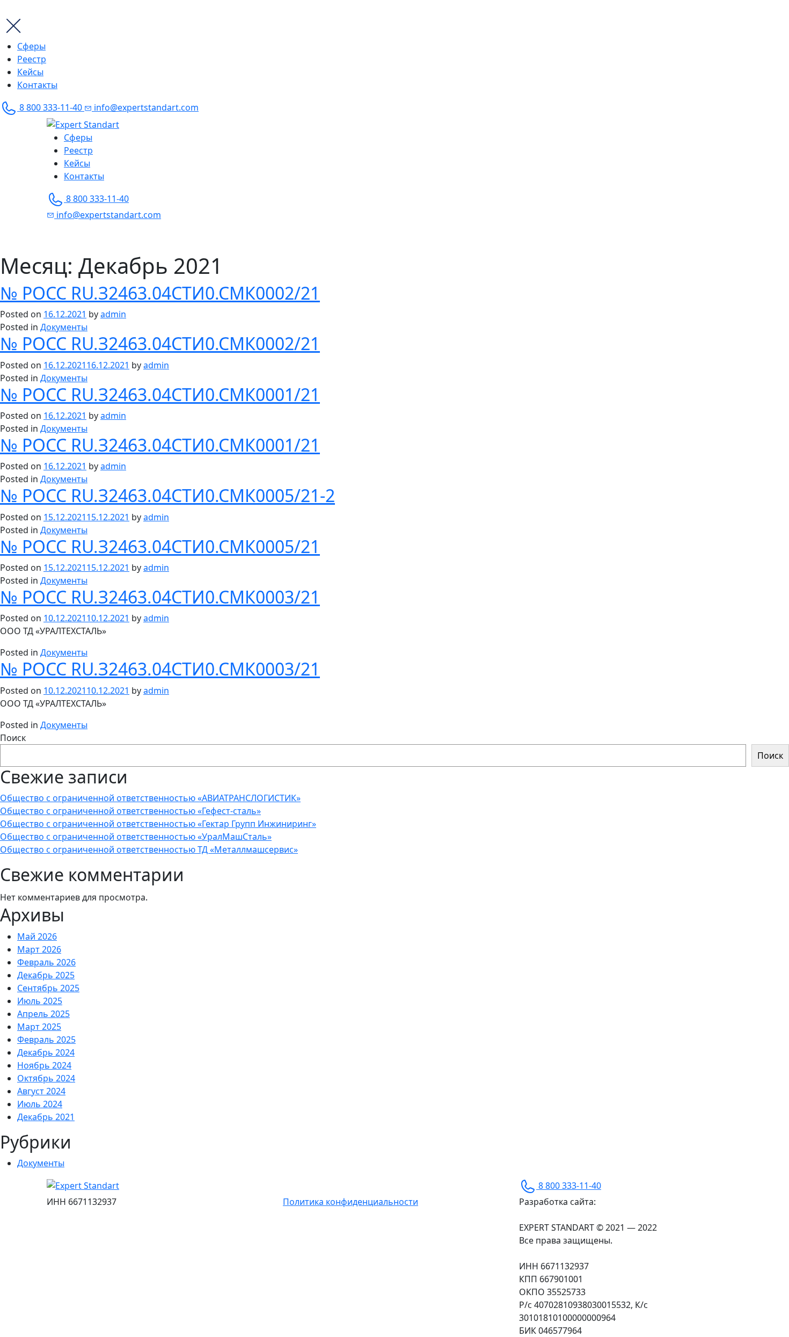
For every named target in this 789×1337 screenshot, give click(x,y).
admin (113, 314)
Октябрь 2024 (46, 1078)
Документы (63, 327)
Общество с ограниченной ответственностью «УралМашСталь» (136, 836)
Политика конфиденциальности (350, 1202)
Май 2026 (37, 936)
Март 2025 (39, 1027)
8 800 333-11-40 (50, 107)
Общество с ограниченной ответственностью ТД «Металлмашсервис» (149, 849)
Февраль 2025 (46, 1039)
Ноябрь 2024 (44, 1065)
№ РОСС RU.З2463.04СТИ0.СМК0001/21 (160, 394)
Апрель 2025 (43, 1014)
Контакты (37, 85)
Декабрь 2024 (46, 1052)
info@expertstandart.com (145, 107)
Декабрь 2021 (46, 1117)
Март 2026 (39, 949)
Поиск (13, 738)
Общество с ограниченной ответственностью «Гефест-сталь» (130, 811)
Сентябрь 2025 (48, 988)
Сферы (31, 46)
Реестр (31, 59)
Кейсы (30, 72)
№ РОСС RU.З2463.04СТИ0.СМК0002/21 (160, 292)
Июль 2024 (39, 1104)
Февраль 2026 (46, 962)
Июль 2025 (39, 1001)
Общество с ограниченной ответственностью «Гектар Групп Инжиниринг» (158, 824)
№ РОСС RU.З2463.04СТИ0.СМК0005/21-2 (167, 495)
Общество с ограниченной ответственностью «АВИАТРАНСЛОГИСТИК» (150, 798)
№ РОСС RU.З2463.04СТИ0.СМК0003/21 (160, 596)
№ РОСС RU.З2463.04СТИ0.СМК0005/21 (160, 546)
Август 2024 (41, 1091)
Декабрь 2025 (46, 975)
